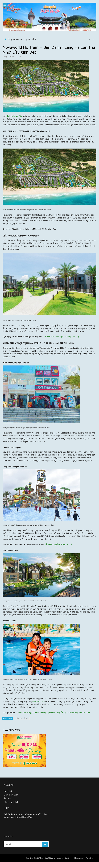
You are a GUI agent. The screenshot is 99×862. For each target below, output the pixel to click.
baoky (5, 56)
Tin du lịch (8, 791)
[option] (51, 39)
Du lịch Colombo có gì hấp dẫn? (22, 39)
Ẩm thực (7, 798)
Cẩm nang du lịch (22, 718)
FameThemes (91, 858)
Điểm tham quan (11, 794)
